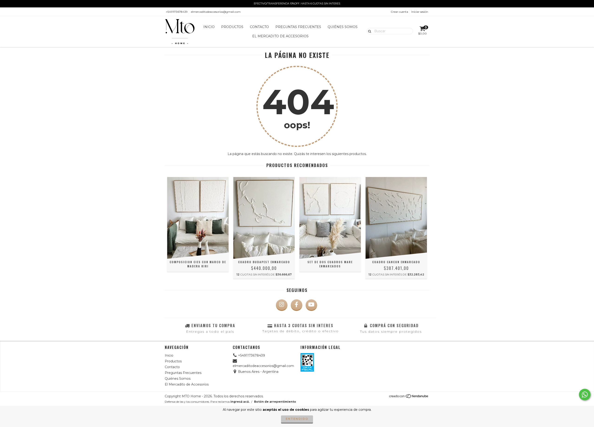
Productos (232, 27)
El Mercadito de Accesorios (280, 36)
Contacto (259, 27)
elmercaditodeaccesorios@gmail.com (216, 11)
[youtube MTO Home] (311, 305)
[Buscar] (369, 31)
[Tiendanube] (409, 397)
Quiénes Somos (343, 27)
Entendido (297, 419)
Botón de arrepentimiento (275, 401)
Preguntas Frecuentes (298, 27)
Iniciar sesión (419, 11)
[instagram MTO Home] (281, 305)
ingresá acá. (239, 401)
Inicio (209, 27)
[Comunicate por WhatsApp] (585, 394)
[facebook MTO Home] (296, 305)
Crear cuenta (399, 11)
